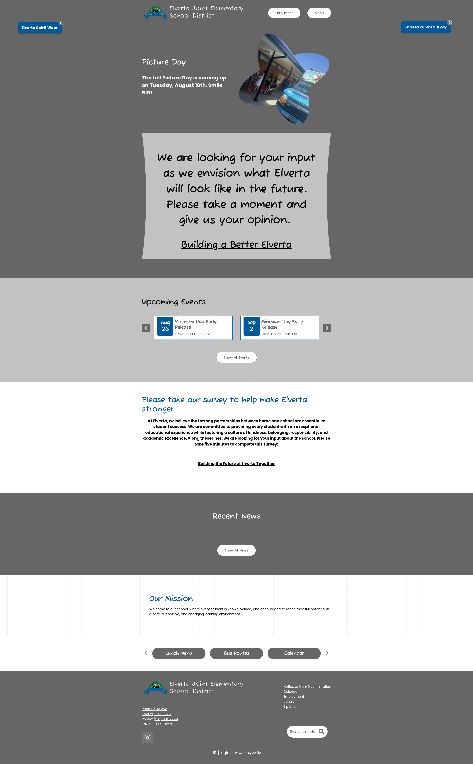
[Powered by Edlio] (248, 753)
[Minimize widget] (61, 23)
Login (220, 753)
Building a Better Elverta (236, 245)
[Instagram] (147, 737)
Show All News (236, 550)
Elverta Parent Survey (426, 27)
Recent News (236, 516)
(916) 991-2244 (166, 719)
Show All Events (236, 357)
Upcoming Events (174, 302)
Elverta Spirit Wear (40, 27)
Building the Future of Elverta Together (236, 463)
